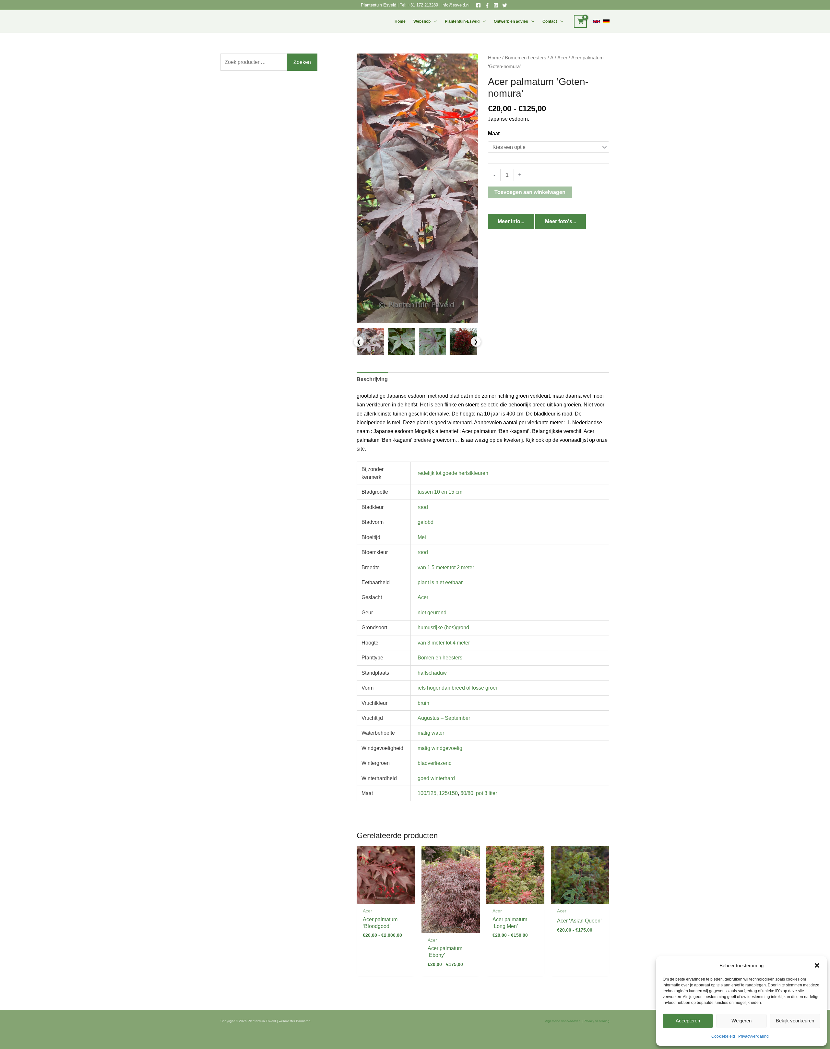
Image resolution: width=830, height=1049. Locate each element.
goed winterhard (436, 778)
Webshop (422, 21)
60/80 (466, 793)
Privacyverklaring (753, 1036)
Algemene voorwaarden (563, 1021)
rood (423, 507)
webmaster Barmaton (295, 1021)
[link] (596, 21)
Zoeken (302, 62)
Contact (549, 21)
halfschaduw (432, 673)
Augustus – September (444, 718)
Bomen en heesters (525, 57)
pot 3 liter (486, 793)
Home (400, 21)
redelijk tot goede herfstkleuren (453, 473)
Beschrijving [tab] (372, 379)
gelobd (425, 522)
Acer (562, 57)
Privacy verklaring (597, 1021)
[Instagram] (495, 5)
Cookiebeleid (723, 1036)
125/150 (448, 793)
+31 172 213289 (423, 5)
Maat (494, 133)
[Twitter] (504, 5)
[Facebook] (478, 5)
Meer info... (511, 221)
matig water (431, 733)
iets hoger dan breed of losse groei (457, 688)
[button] (817, 965)
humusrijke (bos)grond (443, 627)
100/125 (427, 793)
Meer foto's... (560, 221)
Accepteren (688, 1020)
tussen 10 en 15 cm (440, 492)
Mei (422, 537)
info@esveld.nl (455, 5)
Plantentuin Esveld (379, 5)
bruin (423, 703)
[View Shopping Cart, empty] (580, 21)
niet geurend (432, 612)
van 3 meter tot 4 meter (444, 642)
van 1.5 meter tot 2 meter (446, 567)
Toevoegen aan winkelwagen (529, 192)
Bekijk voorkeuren (795, 1020)
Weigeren (741, 1020)
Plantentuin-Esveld (462, 21)
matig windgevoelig (440, 748)
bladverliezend (435, 763)
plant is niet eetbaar (440, 582)
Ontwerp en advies (511, 21)
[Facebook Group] (487, 5)
